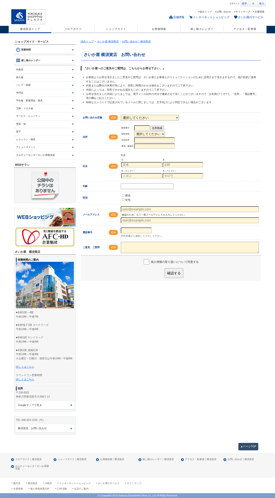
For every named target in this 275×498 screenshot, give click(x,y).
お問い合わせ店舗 (92, 117)
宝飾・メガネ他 (24, 108)
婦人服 (19, 77)
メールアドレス (91, 214)
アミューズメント (25, 147)
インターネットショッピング (211, 17)
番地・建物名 (127, 146)
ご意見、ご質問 (91, 247)
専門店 (19, 93)
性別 (85, 197)
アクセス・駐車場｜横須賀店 (200, 459)
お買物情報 (159, 29)
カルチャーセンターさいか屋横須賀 (35, 155)
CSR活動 (62, 489)
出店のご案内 (81, 489)
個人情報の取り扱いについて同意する (175, 261)
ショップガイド (116, 29)
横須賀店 (32, 483)
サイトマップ (243, 11)
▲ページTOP (248, 446)
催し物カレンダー (201, 29)
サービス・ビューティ (28, 116)
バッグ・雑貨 (23, 85)
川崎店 (48, 483)
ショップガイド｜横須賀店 (72, 459)
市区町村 (125, 140)
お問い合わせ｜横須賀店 (240, 459)
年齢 (85, 186)
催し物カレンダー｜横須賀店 (158, 459)
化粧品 (19, 69)
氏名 (85, 166)
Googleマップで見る (30, 405)
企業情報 (259, 11)
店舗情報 (178, 17)
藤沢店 (17, 483)
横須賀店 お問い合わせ (32, 428)
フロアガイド (73, 29)
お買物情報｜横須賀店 (112, 459)
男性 (128, 195)
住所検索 (157, 128)
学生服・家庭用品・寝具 (29, 100)
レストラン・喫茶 (25, 139)
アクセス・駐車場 (244, 29)
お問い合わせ (223, 11)
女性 (128, 199)
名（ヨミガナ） (170, 171)
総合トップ (206, 11)
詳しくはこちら (25, 366)
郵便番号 (125, 128)
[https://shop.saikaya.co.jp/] (45, 217)
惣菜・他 (21, 124)
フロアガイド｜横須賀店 (28, 459)
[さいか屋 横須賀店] (42, 16)
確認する (174, 273)
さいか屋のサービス (250, 17)
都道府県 (125, 134)
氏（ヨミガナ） (128, 171)
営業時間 (26, 49)
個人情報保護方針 (40, 489)
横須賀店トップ (30, 29)
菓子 (18, 131)
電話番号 (87, 232)
